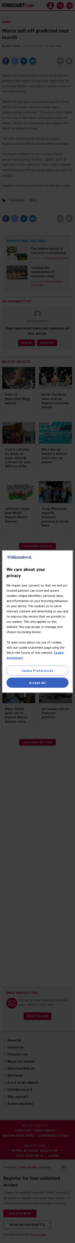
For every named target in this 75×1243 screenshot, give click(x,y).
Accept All (37, 683)
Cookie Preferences (37, 671)
